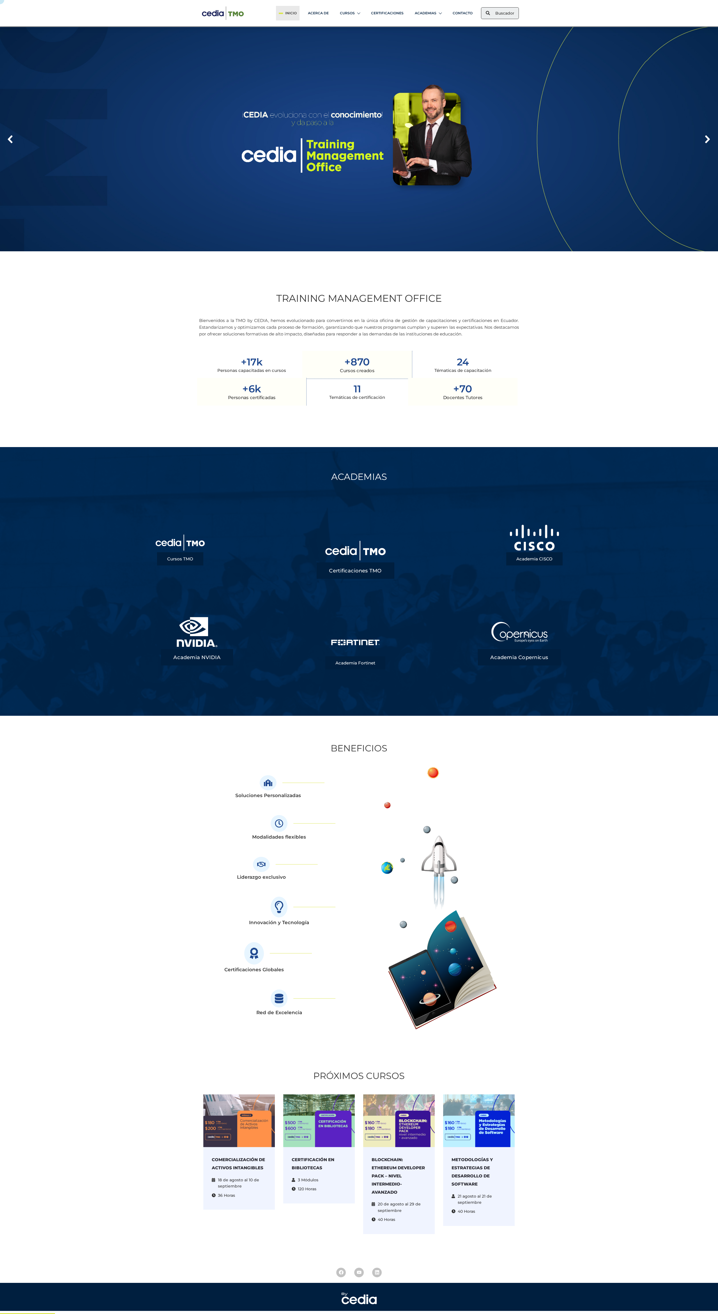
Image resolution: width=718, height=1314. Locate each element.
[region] (359, 139)
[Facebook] (341, 1272)
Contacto (463, 13)
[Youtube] (359, 1272)
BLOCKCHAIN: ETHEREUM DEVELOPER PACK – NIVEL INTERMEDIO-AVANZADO (398, 1176)
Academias (425, 13)
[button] (10, 139)
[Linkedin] (377, 1272)
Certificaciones (387, 13)
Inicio (291, 13)
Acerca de (318, 13)
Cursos (347, 13)
